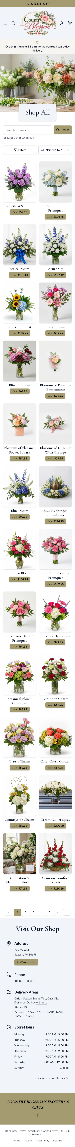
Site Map (57, 1140)
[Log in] (61, 23)
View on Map (28, 962)
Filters (22, 150)
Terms (16, 1140)
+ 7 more (28, 1016)
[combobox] (55, 150)
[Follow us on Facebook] (37, 1115)
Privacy (28, 1140)
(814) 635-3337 (39, 3)
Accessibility (42, 1140)
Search (65, 129)
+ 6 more (41, 1002)
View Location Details (51, 1078)
